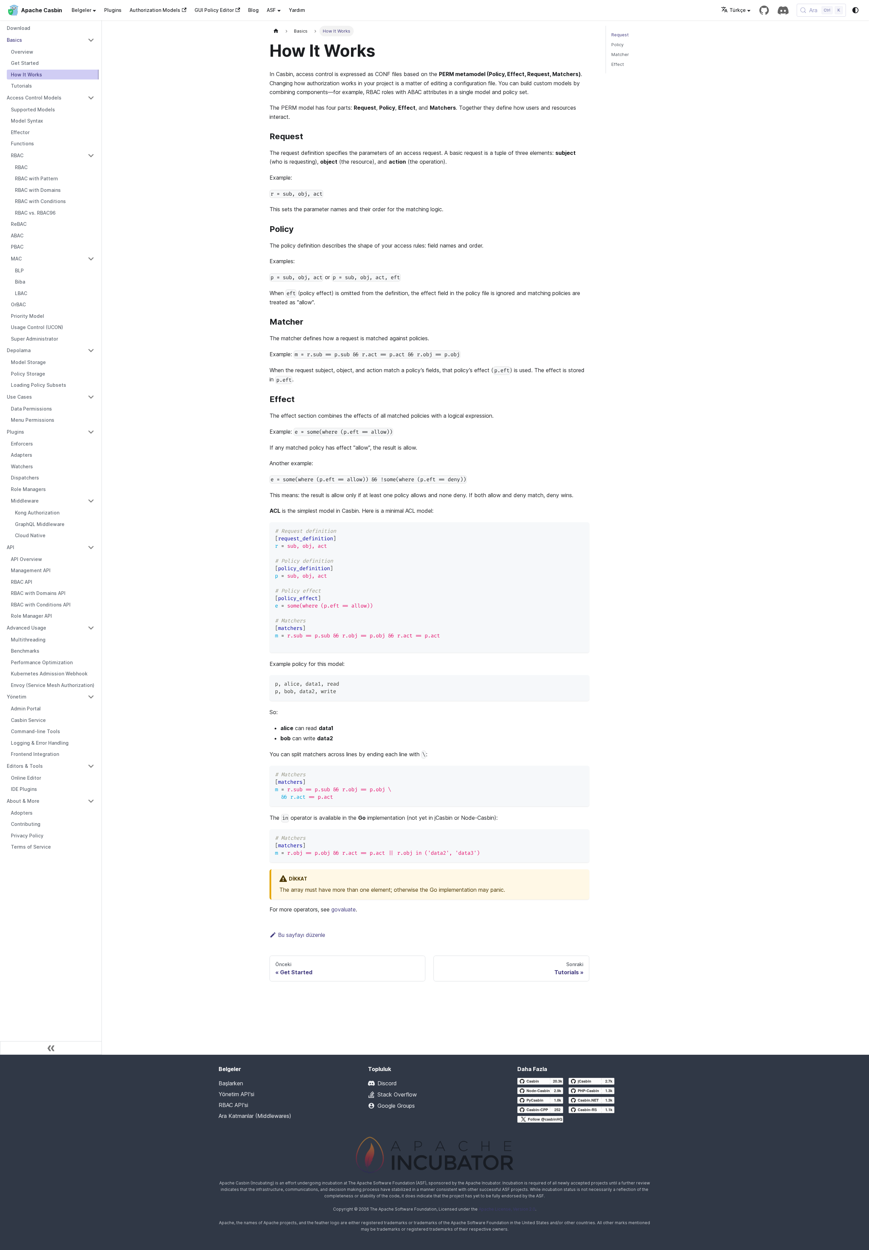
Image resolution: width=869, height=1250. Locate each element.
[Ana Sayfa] (276, 31)
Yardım (297, 10)
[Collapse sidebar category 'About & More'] (91, 801)
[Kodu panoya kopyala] (581, 530)
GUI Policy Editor (214, 10)
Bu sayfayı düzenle (301, 934)
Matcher (620, 54)
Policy (617, 44)
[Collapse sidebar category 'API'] (91, 547)
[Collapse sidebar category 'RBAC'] (91, 155)
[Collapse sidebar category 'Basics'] (91, 40)
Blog (253, 10)
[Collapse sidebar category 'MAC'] (91, 258)
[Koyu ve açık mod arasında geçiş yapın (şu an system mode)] (855, 10)
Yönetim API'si (236, 1094)
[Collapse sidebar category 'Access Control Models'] (91, 97)
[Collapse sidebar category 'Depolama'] (91, 350)
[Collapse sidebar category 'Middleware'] (91, 500)
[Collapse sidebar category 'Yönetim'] (91, 696)
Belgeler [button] (81, 10)
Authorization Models (155, 10)
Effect (617, 64)
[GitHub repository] (764, 10)
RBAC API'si (233, 1105)
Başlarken (231, 1083)
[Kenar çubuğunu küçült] (51, 1048)
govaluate (343, 909)
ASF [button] (271, 10)
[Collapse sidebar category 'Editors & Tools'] (91, 766)
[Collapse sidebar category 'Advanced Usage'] (91, 627)
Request (620, 34)
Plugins (113, 10)
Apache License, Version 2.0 (507, 1209)
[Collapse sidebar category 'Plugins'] (91, 432)
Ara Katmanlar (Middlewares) (255, 1115)
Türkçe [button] (737, 10)
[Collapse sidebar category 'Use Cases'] (91, 397)
